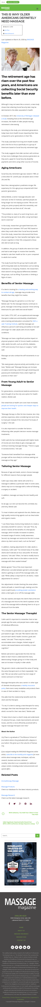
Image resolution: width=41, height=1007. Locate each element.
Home (21, 927)
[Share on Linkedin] (31, 803)
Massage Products (8, 787)
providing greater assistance (25, 590)
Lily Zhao (7, 30)
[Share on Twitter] (14, 803)
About (3, 2)
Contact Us (21, 940)
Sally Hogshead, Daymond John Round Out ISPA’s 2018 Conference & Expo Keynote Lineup (19, 823)
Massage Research (8, 795)
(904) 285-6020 (20, 916)
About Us (21, 930)
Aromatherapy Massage (10, 781)
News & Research (9, 33)
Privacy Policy (6, 997)
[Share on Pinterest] (25, 803)
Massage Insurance (21, 934)
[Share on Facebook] (9, 803)
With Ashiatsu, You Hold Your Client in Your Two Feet (23, 813)
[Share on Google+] (20, 803)
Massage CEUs (21, 937)
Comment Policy (25, 997)
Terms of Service (15, 997)
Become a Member (13, 2)
